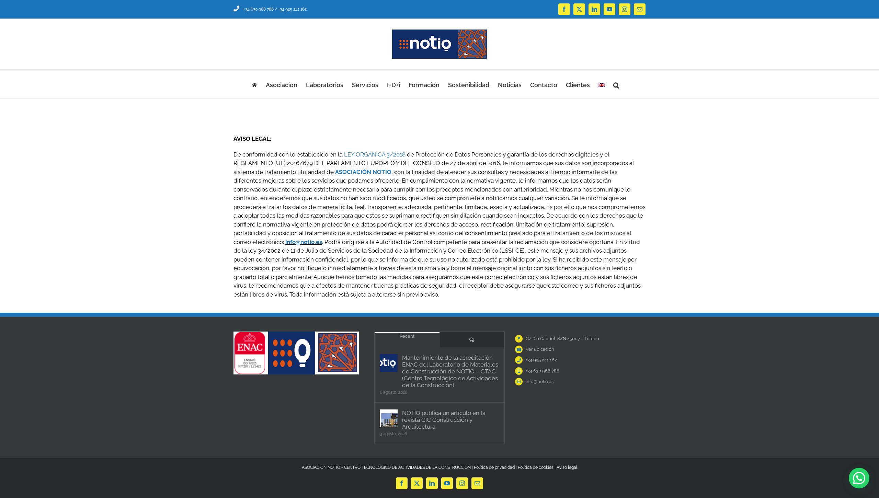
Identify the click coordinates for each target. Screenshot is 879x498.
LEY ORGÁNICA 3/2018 (375, 154)
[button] (616, 84)
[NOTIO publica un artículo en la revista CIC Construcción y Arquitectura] (389, 418)
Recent (407, 336)
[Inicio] (254, 84)
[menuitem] (601, 84)
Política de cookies (535, 467)
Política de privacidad (494, 467)
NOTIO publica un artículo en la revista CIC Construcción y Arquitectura (444, 419)
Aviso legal (567, 467)
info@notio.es (303, 242)
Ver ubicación (540, 349)
